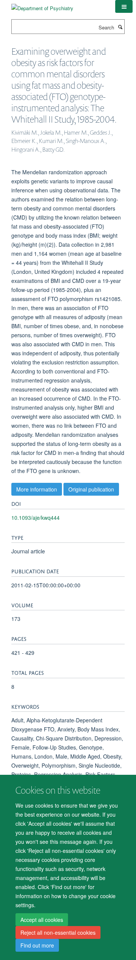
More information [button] (36, 489)
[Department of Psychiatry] (42, 5)
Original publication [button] (91, 489)
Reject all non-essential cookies (58, 932)
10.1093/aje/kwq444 (35, 517)
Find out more (37, 945)
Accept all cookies (41, 919)
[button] (124, 6)
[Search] (120, 27)
